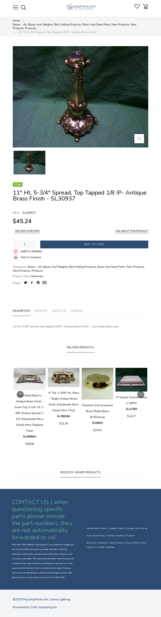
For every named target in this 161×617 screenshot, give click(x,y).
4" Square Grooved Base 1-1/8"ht (131, 403)
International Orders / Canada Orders (105, 528)
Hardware (37, 276)
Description (21, 311)
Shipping (77, 311)
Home (16, 20)
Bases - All (20, 24)
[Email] (44, 283)
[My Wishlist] (137, 8)
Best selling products (68, 24)
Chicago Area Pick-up (136, 528)
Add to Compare (31, 257)
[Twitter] (25, 283)
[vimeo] (38, 283)
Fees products (121, 24)
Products (30, 28)
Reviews (41, 311)
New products (22, 271)
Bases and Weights (40, 24)
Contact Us (91, 547)
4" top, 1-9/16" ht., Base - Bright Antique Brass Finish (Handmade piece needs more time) (63, 404)
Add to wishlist (31, 251)
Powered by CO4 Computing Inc (35, 607)
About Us (59, 311)
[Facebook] (32, 283)
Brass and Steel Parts (96, 24)
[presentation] (20, 394)
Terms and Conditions (97, 543)
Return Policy (116, 543)
